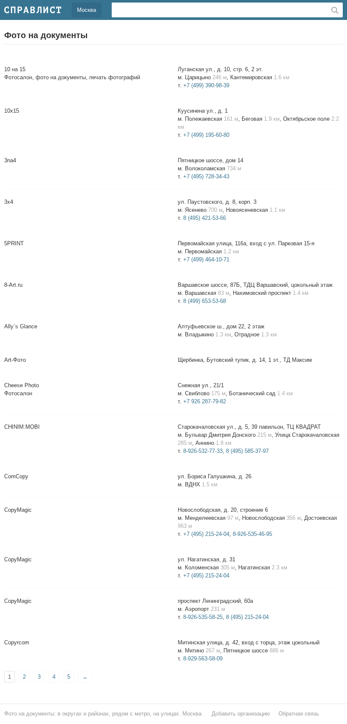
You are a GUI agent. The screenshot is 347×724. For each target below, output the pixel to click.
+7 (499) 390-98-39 (206, 85)
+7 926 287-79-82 (204, 401)
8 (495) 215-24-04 (247, 617)
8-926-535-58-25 (203, 617)
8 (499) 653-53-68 (204, 301)
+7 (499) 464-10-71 (206, 259)
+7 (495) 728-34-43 (206, 176)
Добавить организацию (241, 713)
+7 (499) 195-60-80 (206, 135)
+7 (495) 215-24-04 (206, 534)
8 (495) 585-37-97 (247, 451)
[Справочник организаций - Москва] (32, 9)
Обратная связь (298, 713)
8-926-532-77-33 (203, 451)
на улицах (166, 713)
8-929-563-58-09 (203, 658)
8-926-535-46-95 (252, 534)
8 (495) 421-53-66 (204, 218)
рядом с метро (131, 713)
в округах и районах (83, 713)
